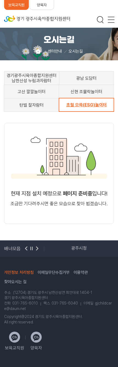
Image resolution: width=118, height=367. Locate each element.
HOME (38, 51)
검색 (100, 20)
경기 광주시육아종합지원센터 (37, 19)
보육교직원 (16, 5)
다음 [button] (37, 248)
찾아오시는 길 (15, 281)
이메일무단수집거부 (54, 272)
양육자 (42, 5)
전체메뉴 (111, 20)
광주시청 (79, 248)
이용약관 (81, 272)
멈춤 (31, 248)
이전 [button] (26, 248)
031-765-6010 (25, 303)
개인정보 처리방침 (19, 272)
